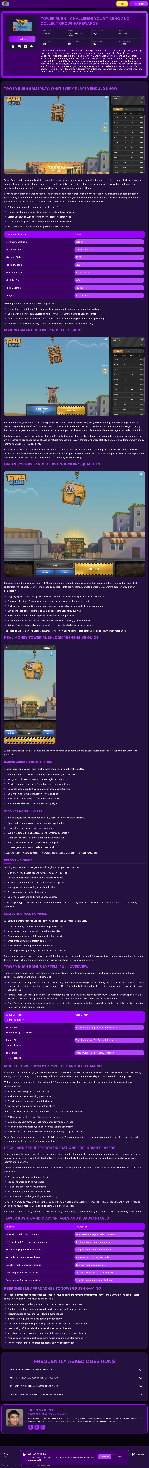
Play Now (22, 39)
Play (122, 4)
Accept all (105, 1457)
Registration (138, 4)
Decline (119, 1457)
